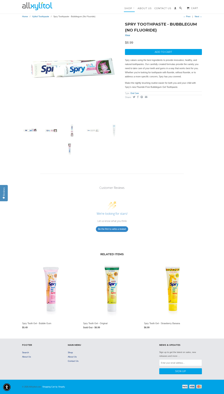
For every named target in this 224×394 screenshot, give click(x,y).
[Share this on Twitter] (133, 97)
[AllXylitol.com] (43, 6)
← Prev (186, 16)
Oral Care (134, 93)
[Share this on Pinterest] (141, 97)
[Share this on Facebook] (137, 97)
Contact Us (162, 8)
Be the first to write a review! (112, 229)
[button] (7, 387)
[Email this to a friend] (145, 97)
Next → (198, 16)
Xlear (127, 35)
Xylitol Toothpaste (40, 16)
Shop (129, 8)
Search (25, 352)
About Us (145, 8)
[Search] (180, 9)
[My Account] (175, 9)
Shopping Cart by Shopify (53, 387)
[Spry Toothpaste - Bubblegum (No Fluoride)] (72, 70)
